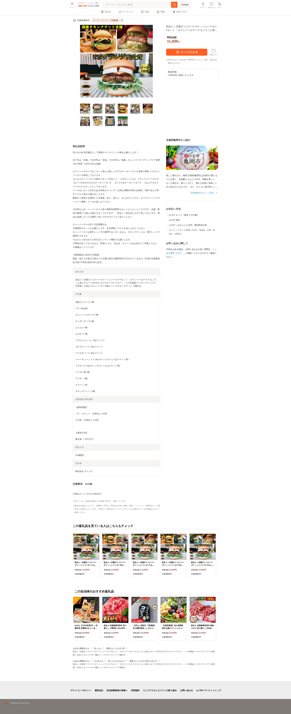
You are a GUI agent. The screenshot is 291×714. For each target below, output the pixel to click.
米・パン (97, 648)
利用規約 (135, 690)
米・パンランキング (116, 661)
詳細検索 (185, 5)
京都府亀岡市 (83, 20)
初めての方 (181, 12)
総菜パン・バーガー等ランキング (143, 661)
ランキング (128, 12)
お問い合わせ (186, 690)
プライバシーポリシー (80, 690)
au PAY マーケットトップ (208, 690)
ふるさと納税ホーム (81, 648)
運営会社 (99, 690)
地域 (147, 12)
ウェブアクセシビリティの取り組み (160, 690)
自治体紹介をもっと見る (202, 193)
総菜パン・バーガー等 (115, 648)
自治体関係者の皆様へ (117, 690)
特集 (163, 12)
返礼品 (108, 12)
